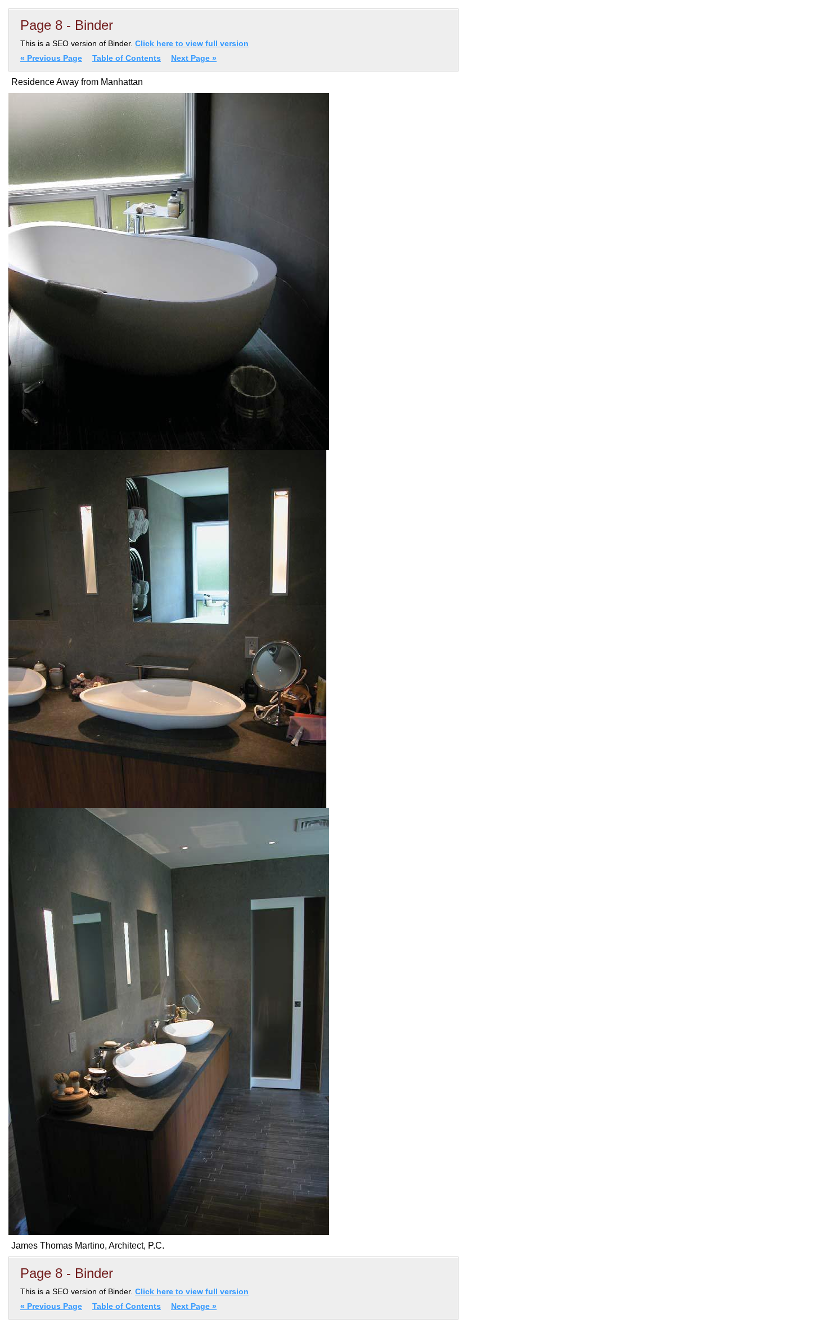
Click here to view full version (192, 43)
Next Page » (194, 57)
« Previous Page (51, 57)
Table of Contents (126, 57)
